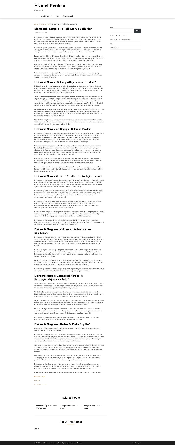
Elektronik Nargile (39, 376)
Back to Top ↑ (136, 443)
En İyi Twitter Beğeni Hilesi (118, 36)
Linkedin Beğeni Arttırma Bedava (120, 40)
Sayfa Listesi (114, 47)
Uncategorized (68, 16)
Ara (111, 27)
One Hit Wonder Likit (40, 385)
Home (36, 24)
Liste (111, 43)
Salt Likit (37, 381)
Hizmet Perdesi (49, 5)
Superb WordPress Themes (73, 443)
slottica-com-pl (46, 16)
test (57, 16)
